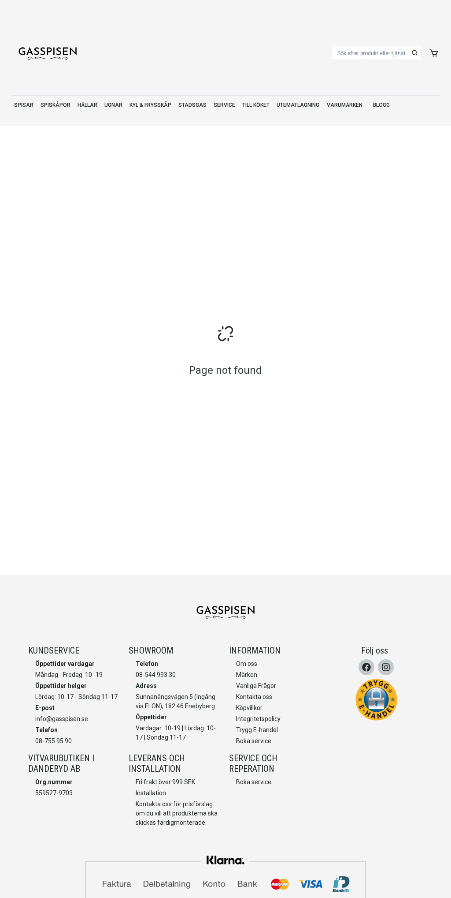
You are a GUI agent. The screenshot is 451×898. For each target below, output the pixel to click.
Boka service (253, 740)
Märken (246, 674)
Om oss (246, 663)
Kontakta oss (254, 696)
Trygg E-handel (257, 729)
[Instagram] (386, 667)
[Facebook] (366, 667)
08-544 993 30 (156, 674)
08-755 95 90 (53, 740)
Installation (151, 793)
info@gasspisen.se (61, 718)
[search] (415, 53)
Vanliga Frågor (256, 685)
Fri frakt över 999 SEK (165, 781)
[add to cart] (434, 53)
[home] (47, 53)
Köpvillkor (249, 707)
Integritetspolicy (258, 718)
